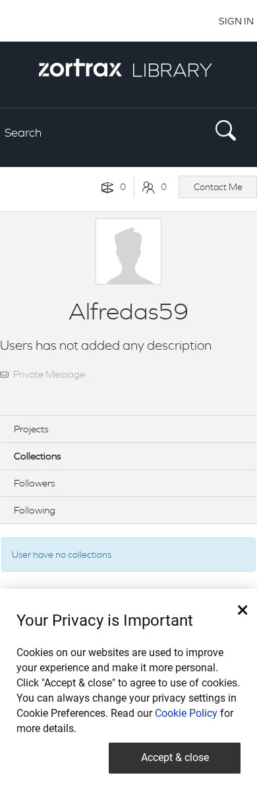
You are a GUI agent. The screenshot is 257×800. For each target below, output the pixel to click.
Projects (31, 428)
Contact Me (218, 187)
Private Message (49, 374)
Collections (37, 455)
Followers (34, 482)
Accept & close (175, 757)
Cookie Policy (186, 713)
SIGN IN (236, 20)
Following (34, 510)
